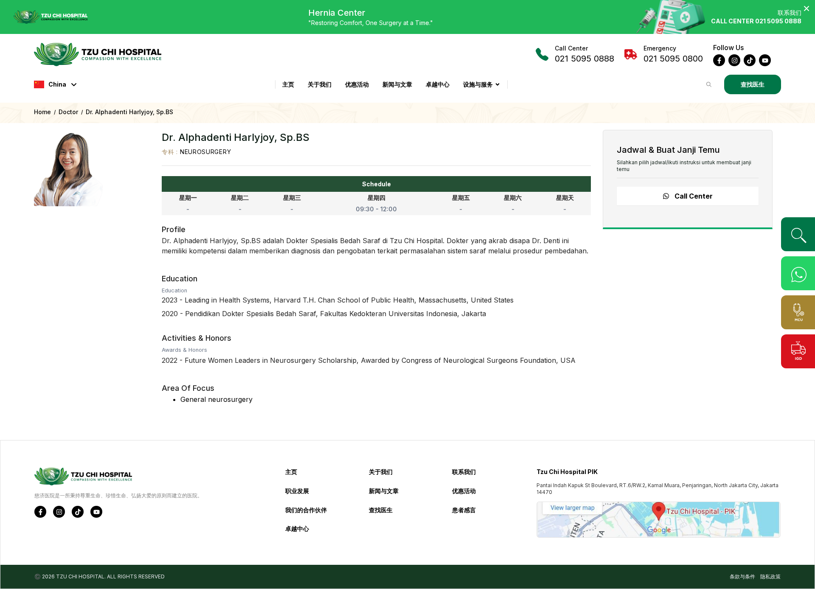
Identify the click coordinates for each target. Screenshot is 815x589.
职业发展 (297, 490)
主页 (288, 84)
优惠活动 (357, 84)
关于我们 (320, 84)
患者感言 (464, 509)
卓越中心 (438, 84)
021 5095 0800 (673, 54)
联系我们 (464, 471)
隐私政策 (770, 576)
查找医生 (752, 84)
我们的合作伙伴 (306, 509)
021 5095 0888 (584, 54)
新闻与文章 (397, 84)
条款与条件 (742, 576)
